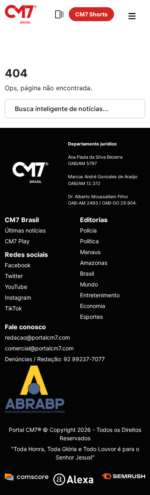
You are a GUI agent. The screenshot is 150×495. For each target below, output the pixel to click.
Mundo (89, 284)
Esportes (91, 316)
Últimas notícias (25, 230)
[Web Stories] (59, 14)
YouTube (16, 286)
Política (89, 241)
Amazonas (93, 262)
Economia (92, 305)
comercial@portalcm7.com (39, 348)
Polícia (88, 230)
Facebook (18, 265)
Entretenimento (100, 295)
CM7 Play (17, 241)
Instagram (18, 297)
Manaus (90, 251)
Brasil (87, 273)
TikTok (13, 308)
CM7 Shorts (91, 14)
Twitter (14, 275)
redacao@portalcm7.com (37, 337)
